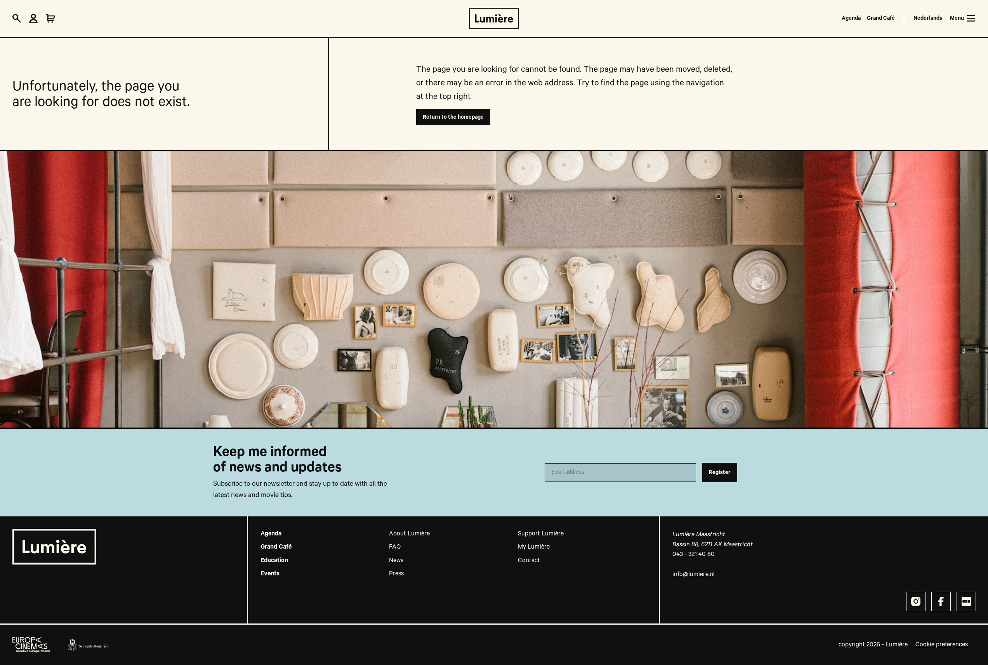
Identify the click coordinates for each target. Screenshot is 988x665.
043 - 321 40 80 (693, 554)
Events (270, 573)
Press (396, 573)
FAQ (395, 547)
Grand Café (881, 18)
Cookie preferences (941, 644)
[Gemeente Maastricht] (88, 645)
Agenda (851, 18)
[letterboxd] (966, 601)
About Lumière (409, 533)
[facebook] (941, 601)
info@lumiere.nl (693, 574)
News (396, 560)
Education (274, 560)
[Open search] (16, 18)
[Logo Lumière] (494, 18)
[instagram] (915, 601)
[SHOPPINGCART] (50, 18)
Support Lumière (541, 533)
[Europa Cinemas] (31, 645)
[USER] (33, 18)
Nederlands (927, 18)
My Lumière (534, 547)
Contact (529, 560)
